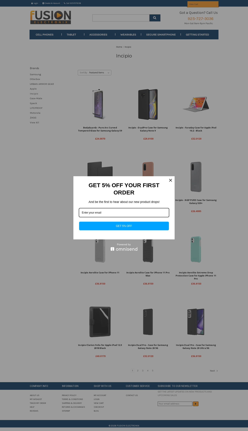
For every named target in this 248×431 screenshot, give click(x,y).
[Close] (171, 180)
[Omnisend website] (124, 247)
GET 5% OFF (124, 226)
